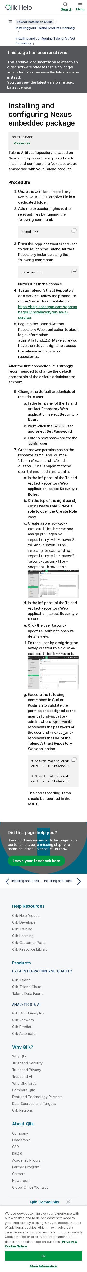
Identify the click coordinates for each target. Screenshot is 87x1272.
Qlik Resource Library (30, 949)
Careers (18, 1174)
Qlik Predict (21, 1027)
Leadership (21, 1140)
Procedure (22, 143)
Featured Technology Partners (37, 1097)
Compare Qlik (23, 1090)
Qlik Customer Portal (29, 943)
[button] (74, 230)
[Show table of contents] (9, 21)
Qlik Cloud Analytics (28, 1013)
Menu (80, 9)
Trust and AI (22, 1076)
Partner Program (25, 1167)
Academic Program (28, 1160)
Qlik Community (44, 1202)
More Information (43, 1266)
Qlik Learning (23, 936)
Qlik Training (22, 929)
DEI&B (17, 1153)
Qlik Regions (22, 1110)
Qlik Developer (24, 922)
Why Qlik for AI (24, 1083)
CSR (15, 1147)
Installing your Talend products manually (45, 28)
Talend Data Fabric (27, 994)
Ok (43, 1256)
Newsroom (21, 1181)
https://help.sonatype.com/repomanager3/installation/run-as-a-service (47, 312)
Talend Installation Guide (35, 22)
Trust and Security (27, 1063)
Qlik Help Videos (26, 915)
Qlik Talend (21, 980)
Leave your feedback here (36, 860)
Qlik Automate (24, 1033)
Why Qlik (19, 1056)
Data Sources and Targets (34, 1103)
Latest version (19, 87)
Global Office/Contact (30, 1187)
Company (20, 1133)
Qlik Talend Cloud (26, 987)
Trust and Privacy (26, 1070)
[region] (43, 1239)
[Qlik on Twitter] (68, 1202)
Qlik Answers (23, 1020)
